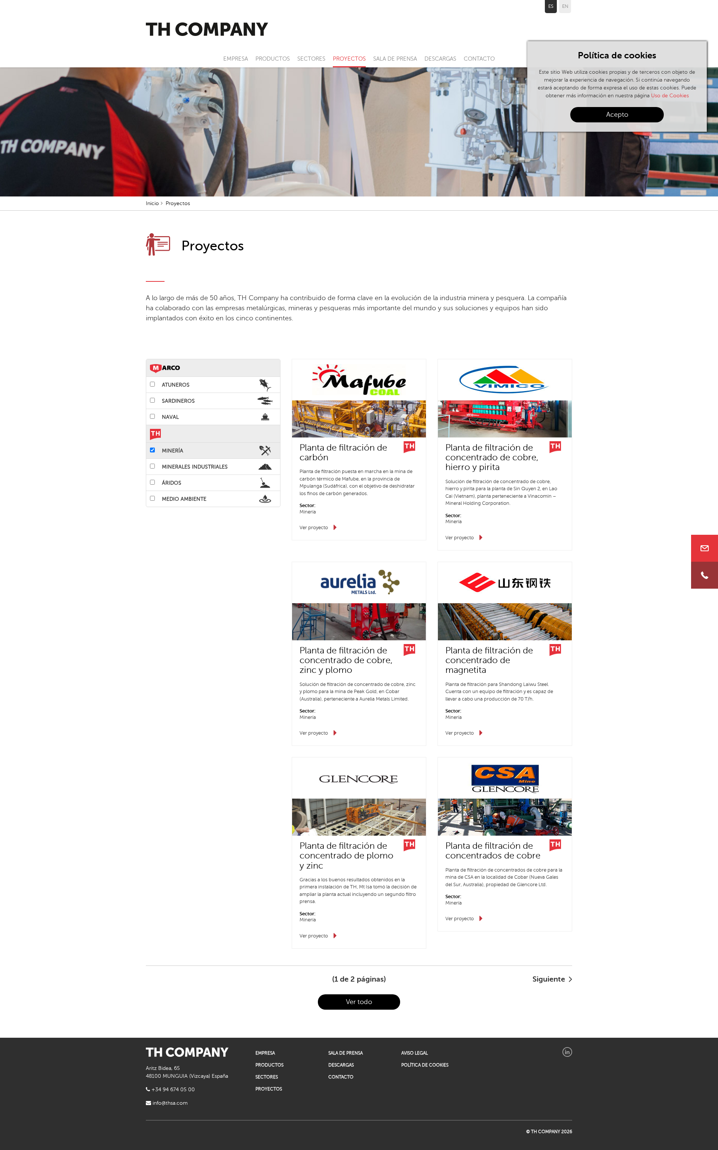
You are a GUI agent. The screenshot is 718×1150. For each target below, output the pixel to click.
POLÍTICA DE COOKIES (424, 1065)
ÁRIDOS (170, 483)
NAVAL (169, 417)
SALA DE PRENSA (395, 59)
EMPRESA (235, 59)
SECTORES (311, 59)
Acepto (617, 114)
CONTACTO (479, 59)
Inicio (152, 203)
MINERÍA (171, 451)
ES (550, 6)
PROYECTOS (349, 59)
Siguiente (550, 979)
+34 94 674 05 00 (172, 1089)
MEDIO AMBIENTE (183, 499)
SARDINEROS (177, 401)
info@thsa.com (169, 1103)
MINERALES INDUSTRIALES (194, 467)
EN (565, 6)
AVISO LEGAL (414, 1053)
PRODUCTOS (272, 59)
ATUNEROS (175, 385)
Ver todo (359, 1002)
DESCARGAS (440, 59)
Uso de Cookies (670, 95)
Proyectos (178, 203)
